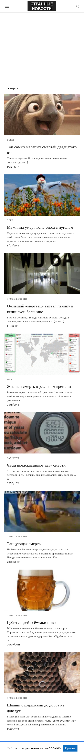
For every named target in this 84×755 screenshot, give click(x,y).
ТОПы (10, 139)
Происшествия (17, 298)
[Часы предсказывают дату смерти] (42, 432)
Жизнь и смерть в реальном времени (39, 386)
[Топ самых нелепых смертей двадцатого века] (42, 114)
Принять (70, 748)
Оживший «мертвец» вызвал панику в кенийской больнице (40, 309)
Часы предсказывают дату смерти (36, 465)
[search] (77, 6)
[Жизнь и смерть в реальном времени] (42, 354)
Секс (10, 220)
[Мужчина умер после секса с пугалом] (42, 195)
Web (9, 379)
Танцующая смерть (24, 544)
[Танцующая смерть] (42, 511)
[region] (42, 47)
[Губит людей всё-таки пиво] (42, 590)
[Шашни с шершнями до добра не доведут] (42, 672)
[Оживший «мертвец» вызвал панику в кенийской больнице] (42, 273)
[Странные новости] (42, 6)
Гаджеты (13, 458)
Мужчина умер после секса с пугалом (40, 227)
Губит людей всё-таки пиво (31, 622)
